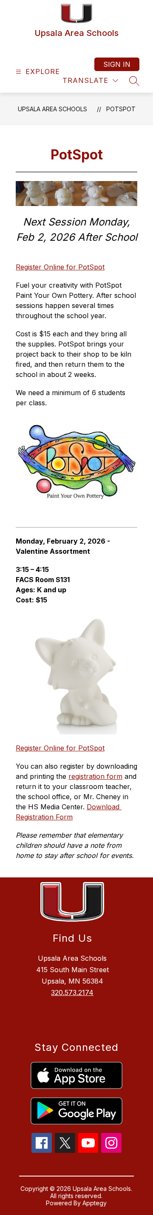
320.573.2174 (72, 992)
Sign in (116, 64)
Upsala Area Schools (52, 109)
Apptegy (94, 1203)
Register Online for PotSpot (60, 267)
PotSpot (121, 109)
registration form (95, 776)
